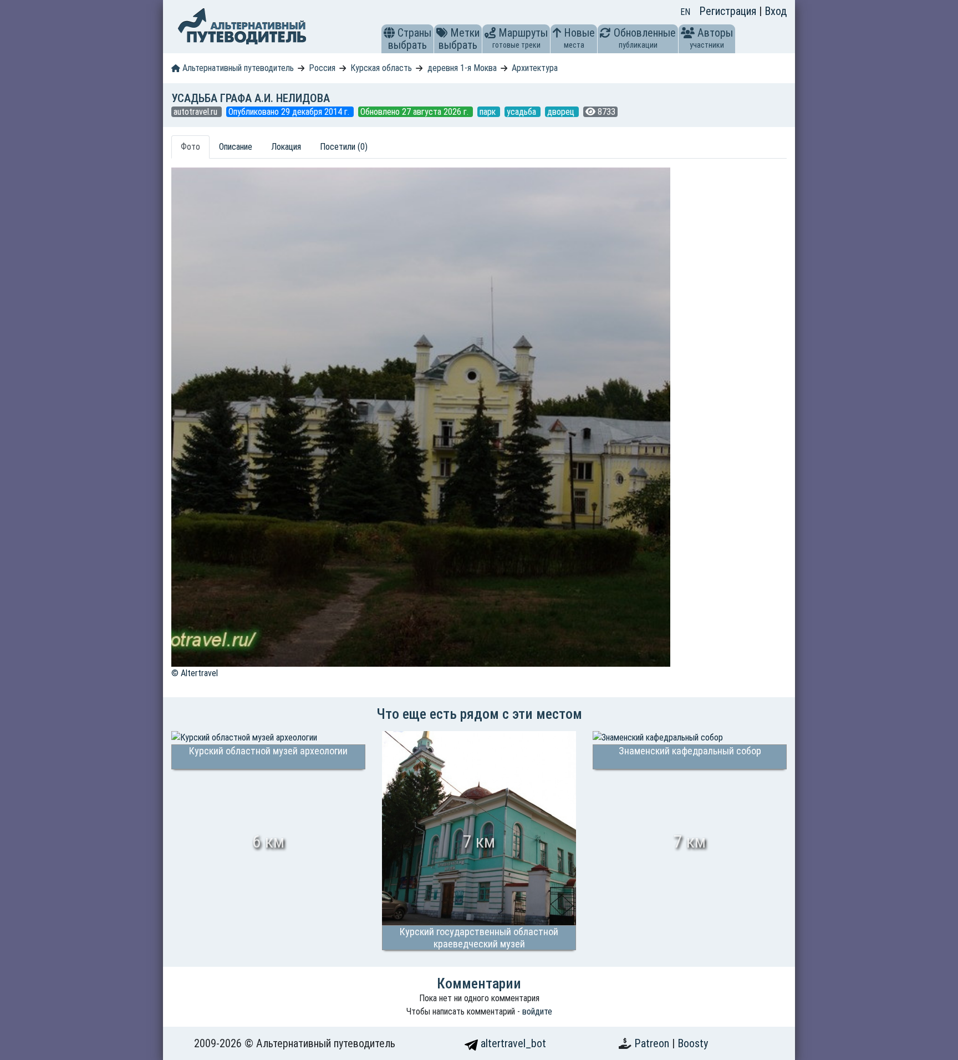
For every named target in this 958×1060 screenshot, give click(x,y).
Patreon (653, 1043)
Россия (322, 68)
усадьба (522, 111)
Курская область (381, 68)
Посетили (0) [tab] (344, 146)
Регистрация (729, 11)
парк (489, 111)
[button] (389, 32)
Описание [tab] (235, 146)
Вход (776, 11)
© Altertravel (194, 673)
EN (685, 12)
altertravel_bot (512, 1043)
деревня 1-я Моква (462, 68)
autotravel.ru (197, 111)
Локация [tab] (286, 146)
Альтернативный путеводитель (237, 68)
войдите (537, 1011)
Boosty (692, 1043)
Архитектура (535, 68)
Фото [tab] (190, 146)
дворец (562, 111)
